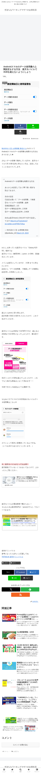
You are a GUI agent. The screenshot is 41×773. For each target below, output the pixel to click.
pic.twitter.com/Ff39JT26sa (15, 224)
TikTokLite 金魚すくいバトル (12, 557)
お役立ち (6, 563)
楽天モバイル (16, 563)
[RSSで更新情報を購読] (20, 595)
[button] (20, 132)
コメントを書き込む (20, 745)
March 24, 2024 (23, 233)
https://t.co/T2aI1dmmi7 (19, 221)
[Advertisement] (20, 37)
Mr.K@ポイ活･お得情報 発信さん (14, 148)
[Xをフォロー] (11, 589)
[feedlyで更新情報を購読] (30, 589)
